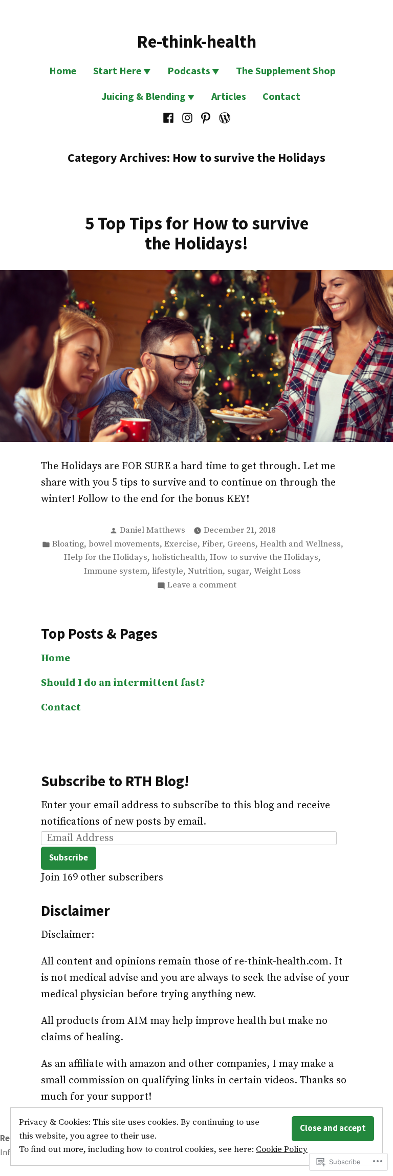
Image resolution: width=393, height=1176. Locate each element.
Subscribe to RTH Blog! (115, 781)
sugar (238, 571)
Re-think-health (196, 41)
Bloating (68, 544)
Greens (241, 544)
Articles (228, 96)
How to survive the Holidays (264, 557)
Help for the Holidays (105, 557)
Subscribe (68, 857)
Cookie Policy (282, 1149)
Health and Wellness (300, 544)
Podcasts (188, 70)
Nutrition (205, 571)
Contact (281, 96)
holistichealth (178, 557)
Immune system (115, 571)
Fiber (212, 544)
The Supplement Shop (286, 70)
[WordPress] (223, 118)
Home (63, 70)
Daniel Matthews (152, 530)
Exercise (181, 544)
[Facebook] (170, 118)
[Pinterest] (205, 118)
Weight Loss (277, 571)
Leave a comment (201, 586)
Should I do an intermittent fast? (123, 683)
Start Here (117, 70)
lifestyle (167, 571)
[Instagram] (187, 118)
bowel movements (124, 544)
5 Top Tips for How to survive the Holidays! (197, 233)
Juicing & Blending (143, 96)
